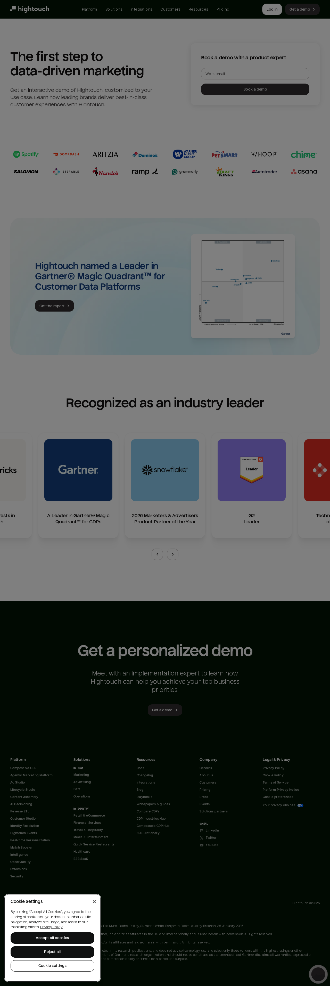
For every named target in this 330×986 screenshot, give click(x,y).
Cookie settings (52, 966)
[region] (52, 938)
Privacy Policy (51, 927)
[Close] (94, 901)
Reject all (52, 952)
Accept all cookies (52, 938)
